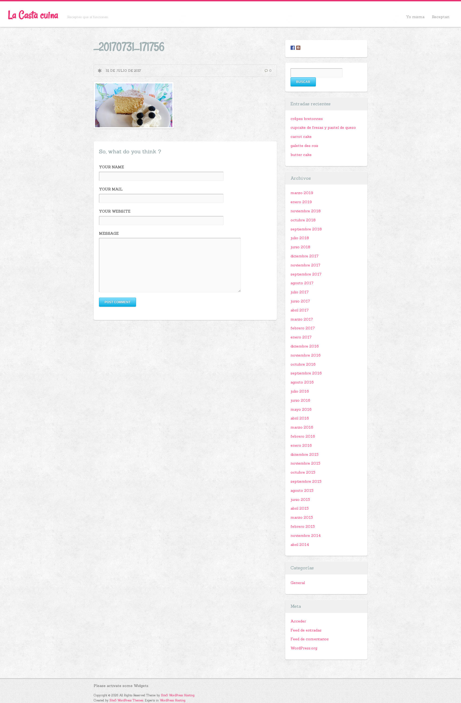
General (298, 582)
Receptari (440, 16)
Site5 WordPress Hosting (177, 695)
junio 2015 (300, 499)
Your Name (111, 167)
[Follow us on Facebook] (293, 48)
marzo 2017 (302, 319)
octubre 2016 (303, 364)
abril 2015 (300, 508)
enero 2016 (301, 445)
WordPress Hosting (172, 700)
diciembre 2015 (305, 454)
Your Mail (111, 189)
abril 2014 (300, 544)
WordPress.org (304, 648)
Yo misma (415, 16)
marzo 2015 (302, 517)
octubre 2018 (303, 220)
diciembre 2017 (305, 256)
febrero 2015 (303, 526)
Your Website (114, 211)
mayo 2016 (301, 409)
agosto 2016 (302, 382)
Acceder (298, 621)
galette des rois (304, 145)
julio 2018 (300, 237)
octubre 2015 (303, 472)
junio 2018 (300, 247)
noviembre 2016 (306, 355)
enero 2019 (301, 201)
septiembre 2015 (306, 481)
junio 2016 (300, 400)
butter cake (301, 154)
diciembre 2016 (305, 346)
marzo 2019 (302, 192)
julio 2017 (300, 292)
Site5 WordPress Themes (126, 700)
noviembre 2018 (306, 211)
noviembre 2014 (306, 535)
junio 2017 (300, 301)
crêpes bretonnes (307, 118)
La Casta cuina (33, 15)
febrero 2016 (303, 436)
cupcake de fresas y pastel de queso (323, 127)
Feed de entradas (306, 630)
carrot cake (301, 136)
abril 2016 (300, 418)
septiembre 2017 (306, 274)
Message (109, 233)
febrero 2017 (303, 328)
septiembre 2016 (306, 373)
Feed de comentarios (310, 639)
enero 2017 (301, 337)
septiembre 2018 (306, 229)
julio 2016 (300, 391)
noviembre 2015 (305, 463)
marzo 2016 (302, 427)
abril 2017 (300, 310)
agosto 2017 (302, 283)
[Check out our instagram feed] (298, 48)
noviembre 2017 (305, 265)
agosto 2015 (302, 490)
